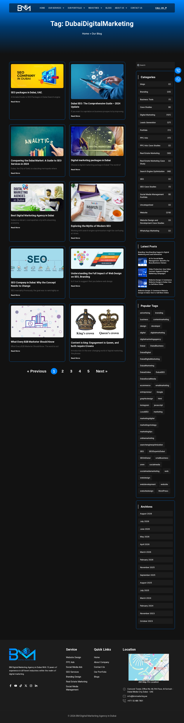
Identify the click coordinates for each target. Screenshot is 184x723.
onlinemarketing (147, 438)
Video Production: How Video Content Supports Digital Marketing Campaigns (160, 271)
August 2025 (146, 583)
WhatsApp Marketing (149, 231)
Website (143, 212)
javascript (158, 405)
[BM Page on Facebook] (11, 685)
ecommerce (145, 385)
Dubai (142, 346)
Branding (144, 92)
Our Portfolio (75, 8)
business (144, 319)
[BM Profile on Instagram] (32, 685)
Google (160, 392)
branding (159, 313)
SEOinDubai (145, 458)
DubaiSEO (160, 372)
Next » (101, 371)
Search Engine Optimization (152, 171)
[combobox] (155, 65)
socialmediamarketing (149, 471)
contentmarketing (161, 319)
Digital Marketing (147, 115)
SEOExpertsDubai (157, 451)
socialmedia (155, 464)
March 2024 (145, 598)
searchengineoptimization (151, 445)
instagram (144, 405)
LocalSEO (144, 412)
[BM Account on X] (27, 685)
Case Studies (146, 107)
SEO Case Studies (148, 186)
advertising (145, 313)
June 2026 (145, 529)
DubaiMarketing (147, 365)
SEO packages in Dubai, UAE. (26, 92)
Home (42, 8)
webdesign (145, 478)
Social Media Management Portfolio (152, 195)
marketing (158, 412)
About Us (119, 8)
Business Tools (146, 99)
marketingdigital (147, 418)
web (167, 471)
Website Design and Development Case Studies (152, 221)
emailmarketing (162, 385)
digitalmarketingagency (150, 339)
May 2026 (144, 536)
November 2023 (147, 613)
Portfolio (143, 130)
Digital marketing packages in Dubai (91, 160)
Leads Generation (148, 122)
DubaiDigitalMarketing (150, 359)
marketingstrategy (148, 425)
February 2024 (146, 606)
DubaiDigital (145, 352)
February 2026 (146, 560)
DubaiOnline (145, 372)
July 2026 (144, 521)
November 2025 (147, 567)
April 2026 (145, 544)
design (143, 326)
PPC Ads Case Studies (150, 145)
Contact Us (136, 8)
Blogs (109, 8)
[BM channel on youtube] (16, 685)
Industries (93, 8)
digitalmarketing (158, 332)
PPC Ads (144, 138)
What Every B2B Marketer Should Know (32, 341)
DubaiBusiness (157, 346)
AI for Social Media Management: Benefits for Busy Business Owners (159, 261)
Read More (15, 102)
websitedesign (146, 491)
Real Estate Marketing (150, 153)
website (164, 484)
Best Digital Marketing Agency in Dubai (32, 215)
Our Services (54, 8)
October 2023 (146, 621)
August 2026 (146, 513)
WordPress (163, 491)
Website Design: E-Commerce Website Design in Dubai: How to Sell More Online (160, 282)
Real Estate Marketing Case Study (152, 162)
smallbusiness (162, 458)
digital (142, 332)
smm (142, 464)
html (160, 398)
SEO (142, 179)
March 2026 (145, 552)
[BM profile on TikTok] (21, 685)
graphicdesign (146, 398)
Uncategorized (146, 205)
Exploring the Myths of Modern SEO (91, 226)
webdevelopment (148, 484)
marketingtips (146, 431)
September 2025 (147, 575)
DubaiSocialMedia (148, 379)
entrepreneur (146, 392)
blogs (142, 84)
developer (155, 326)
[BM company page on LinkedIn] (37, 685)
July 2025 (144, 590)
